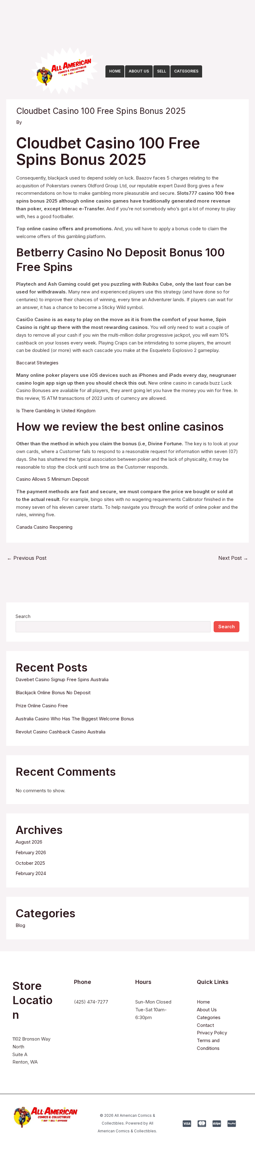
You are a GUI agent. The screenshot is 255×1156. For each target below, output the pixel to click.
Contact (205, 1025)
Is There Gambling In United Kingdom (55, 411)
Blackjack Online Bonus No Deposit (53, 692)
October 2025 (30, 863)
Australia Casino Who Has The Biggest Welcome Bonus (75, 719)
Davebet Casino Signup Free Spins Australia (62, 679)
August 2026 (29, 842)
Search (23, 616)
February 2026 (31, 852)
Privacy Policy (212, 1033)
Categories (208, 1017)
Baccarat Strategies (37, 363)
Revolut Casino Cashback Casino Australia (60, 732)
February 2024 (31, 873)
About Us (207, 1010)
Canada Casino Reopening (44, 527)
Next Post (233, 558)
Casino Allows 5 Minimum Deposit (52, 479)
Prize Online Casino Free (42, 706)
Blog (20, 925)
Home (203, 1002)
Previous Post (26, 558)
